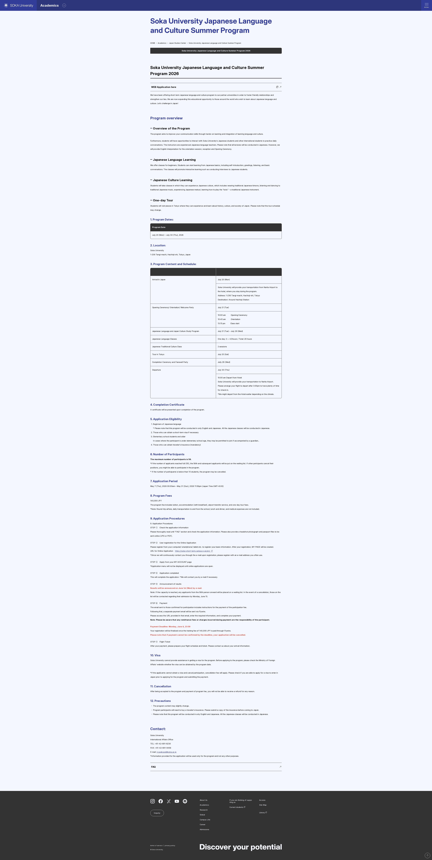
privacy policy (170, 845)
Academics (162, 43)
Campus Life (205, 820)
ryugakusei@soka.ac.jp (167, 752)
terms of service (156, 845)
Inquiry (157, 813)
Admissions (204, 829)
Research (204, 810)
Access (262, 800)
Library (262, 813)
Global (202, 815)
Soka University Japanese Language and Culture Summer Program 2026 (216, 51)
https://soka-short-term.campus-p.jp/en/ (192, 551)
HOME (152, 43)
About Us (203, 800)
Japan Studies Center (177, 43)
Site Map (263, 805)
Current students (236, 807)
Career (202, 824)
